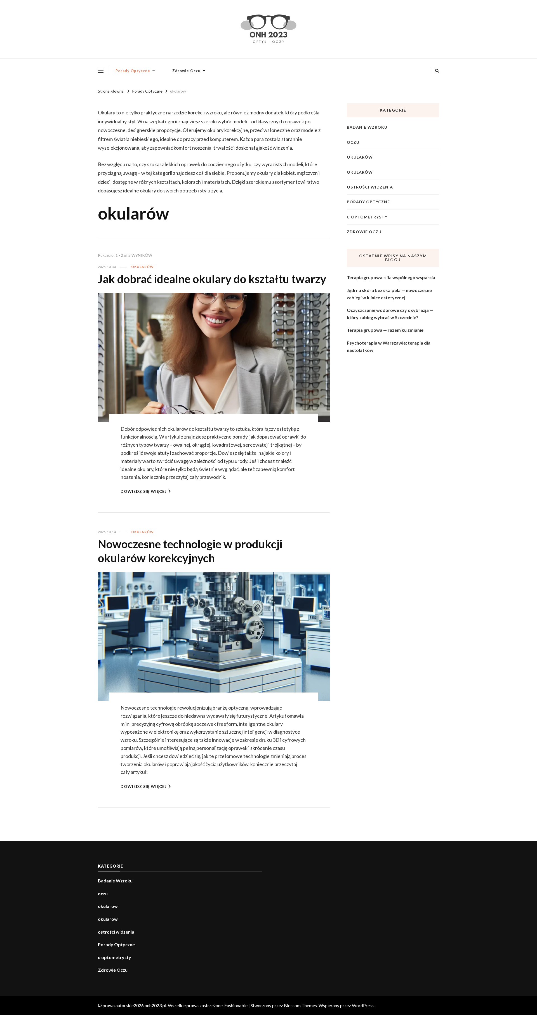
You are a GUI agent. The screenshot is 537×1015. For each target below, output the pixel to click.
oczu (353, 142)
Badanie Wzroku (367, 127)
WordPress (363, 1005)
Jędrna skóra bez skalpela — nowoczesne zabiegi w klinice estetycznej (389, 294)
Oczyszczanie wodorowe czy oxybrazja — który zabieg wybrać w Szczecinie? (390, 313)
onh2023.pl (155, 1005)
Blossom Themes (300, 1005)
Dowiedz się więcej (144, 491)
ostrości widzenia (370, 187)
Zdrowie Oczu (186, 71)
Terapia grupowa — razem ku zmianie (385, 330)
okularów (142, 267)
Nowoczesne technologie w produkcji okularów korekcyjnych (190, 551)
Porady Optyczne (133, 71)
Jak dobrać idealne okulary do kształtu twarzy (212, 279)
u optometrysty (367, 217)
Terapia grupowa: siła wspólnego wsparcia (391, 277)
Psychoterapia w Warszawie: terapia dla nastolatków (388, 346)
